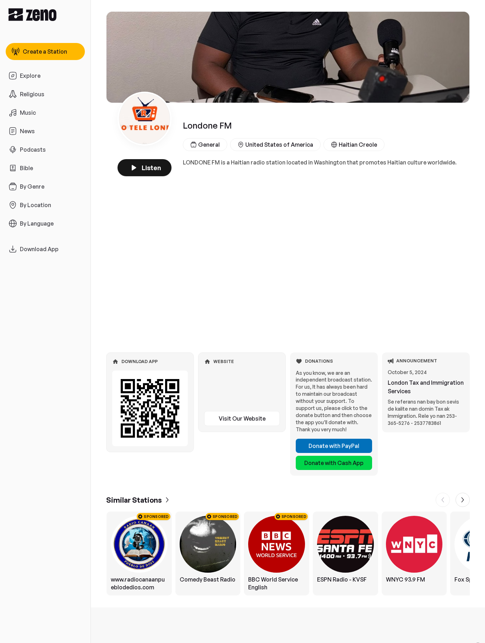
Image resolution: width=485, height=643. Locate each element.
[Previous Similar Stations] (443, 500)
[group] (288, 553)
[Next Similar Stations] (463, 500)
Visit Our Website (242, 418)
